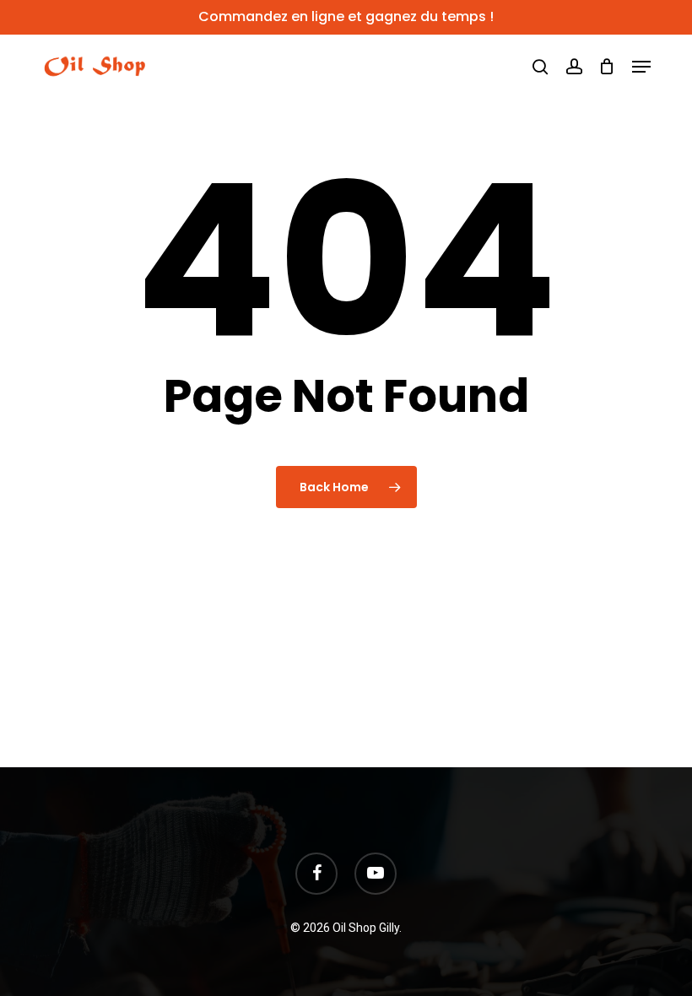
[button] (641, 66)
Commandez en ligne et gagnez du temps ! (346, 16)
